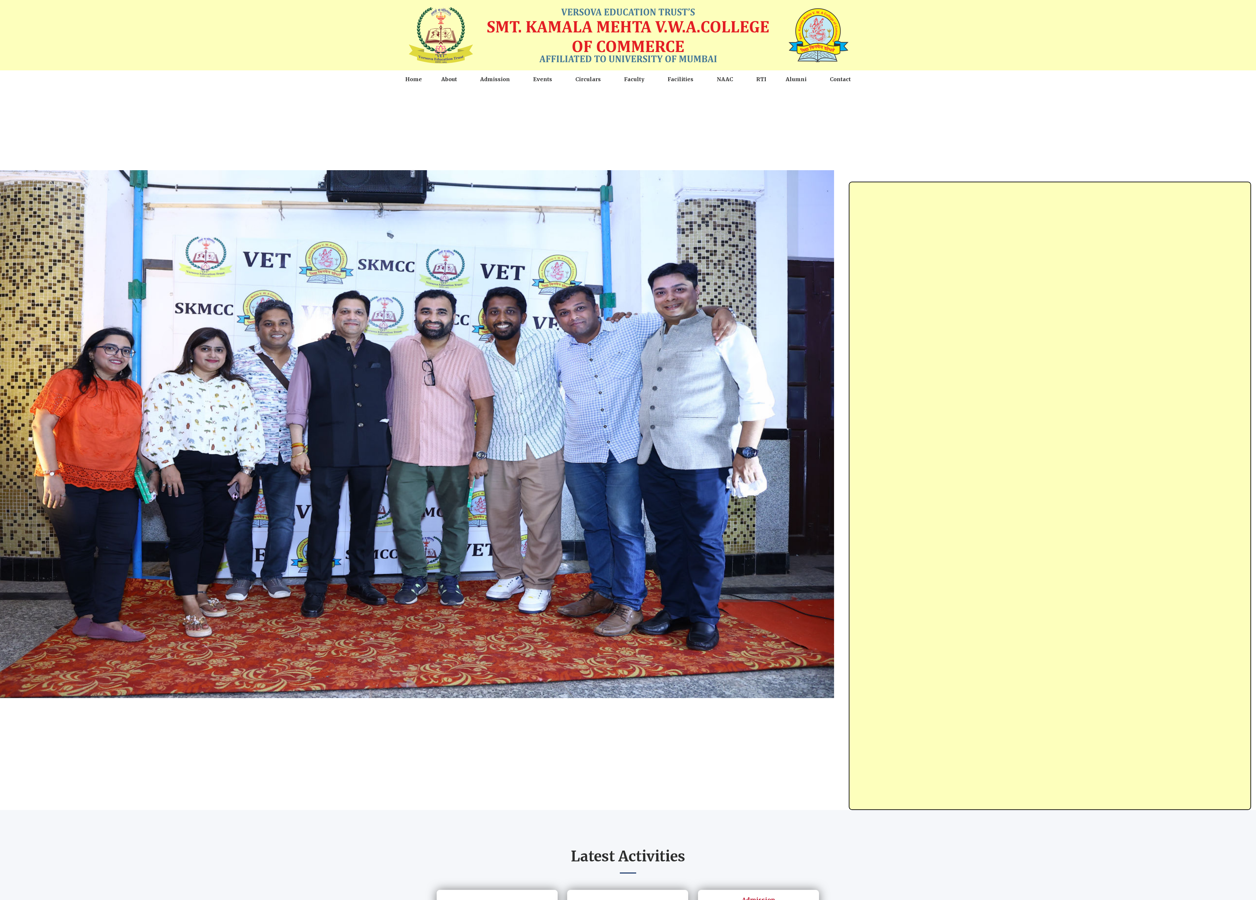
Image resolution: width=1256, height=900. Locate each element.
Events (542, 79)
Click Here (776, 886)
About (449, 79)
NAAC (725, 79)
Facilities (680, 79)
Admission (495, 79)
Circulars (588, 79)
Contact (840, 79)
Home (413, 79)
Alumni (796, 79)
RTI (761, 79)
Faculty (634, 79)
